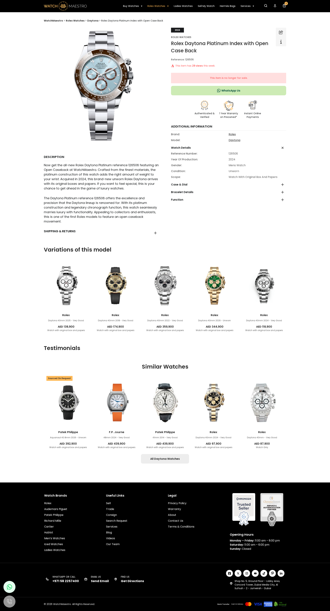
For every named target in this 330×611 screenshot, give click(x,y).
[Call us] (9, 602)
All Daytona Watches (165, 459)
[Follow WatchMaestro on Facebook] (229, 573)
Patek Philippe (53, 515)
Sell (108, 503)
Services (246, 6)
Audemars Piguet (55, 509)
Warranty (174, 509)
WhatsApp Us (230, 91)
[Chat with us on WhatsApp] (9, 587)
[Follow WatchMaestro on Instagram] (246, 573)
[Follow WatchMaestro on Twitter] (238, 573)
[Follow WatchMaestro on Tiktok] (263, 573)
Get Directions (132, 581)
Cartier (49, 527)
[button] (265, 7)
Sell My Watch (206, 6)
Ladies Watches (183, 6)
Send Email (100, 581)
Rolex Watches (156, 6)
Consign (111, 515)
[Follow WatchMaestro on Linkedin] (281, 573)
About (172, 515)
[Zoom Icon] (101, 85)
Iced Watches (53, 544)
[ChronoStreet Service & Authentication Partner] (271, 509)
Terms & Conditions (181, 527)
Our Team (113, 544)
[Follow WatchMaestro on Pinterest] (272, 573)
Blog (109, 532)
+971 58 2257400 (65, 581)
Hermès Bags (227, 6)
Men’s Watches (54, 538)
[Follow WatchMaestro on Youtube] (255, 573)
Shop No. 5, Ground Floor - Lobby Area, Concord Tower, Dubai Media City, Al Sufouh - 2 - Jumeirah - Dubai (257, 584)
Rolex (232, 134)
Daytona (234, 140)
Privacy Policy (177, 503)
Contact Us (175, 521)
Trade (110, 509)
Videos (110, 538)
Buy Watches (131, 6)
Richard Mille (52, 521)
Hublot (48, 532)
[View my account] (275, 7)
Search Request (116, 521)
